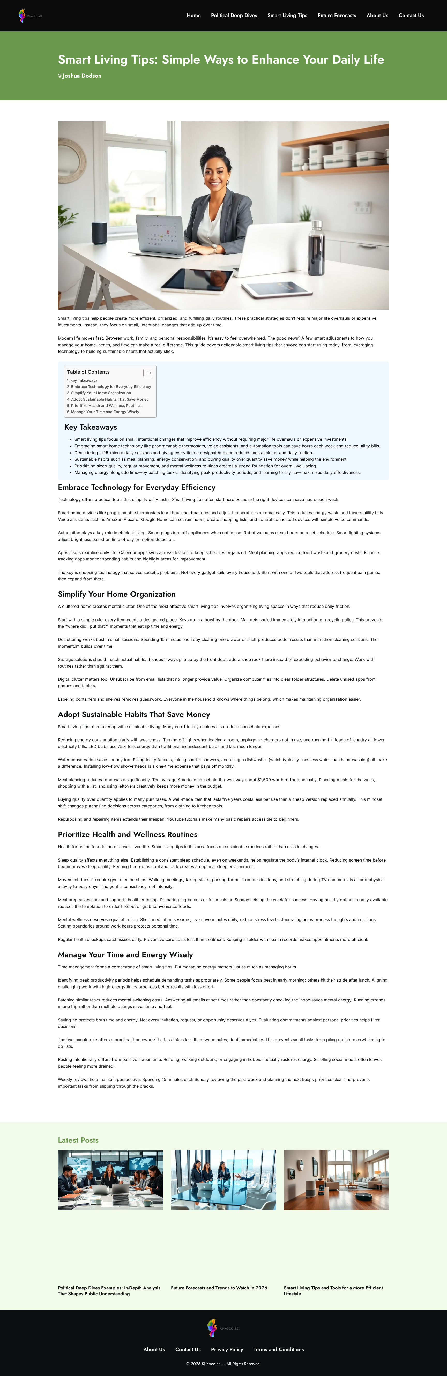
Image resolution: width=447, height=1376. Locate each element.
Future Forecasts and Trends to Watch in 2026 (219, 1287)
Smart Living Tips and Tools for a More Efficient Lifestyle (333, 1290)
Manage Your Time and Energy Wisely (105, 411)
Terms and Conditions (279, 1349)
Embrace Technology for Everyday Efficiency (111, 386)
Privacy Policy (227, 1349)
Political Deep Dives (234, 15)
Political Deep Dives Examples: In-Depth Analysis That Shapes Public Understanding (109, 1290)
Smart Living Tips (287, 15)
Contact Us (411, 15)
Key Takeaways (84, 380)
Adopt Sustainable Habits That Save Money (109, 399)
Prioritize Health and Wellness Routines (106, 405)
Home (194, 15)
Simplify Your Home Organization (101, 393)
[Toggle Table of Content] (145, 373)
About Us (377, 15)
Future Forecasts (337, 15)
